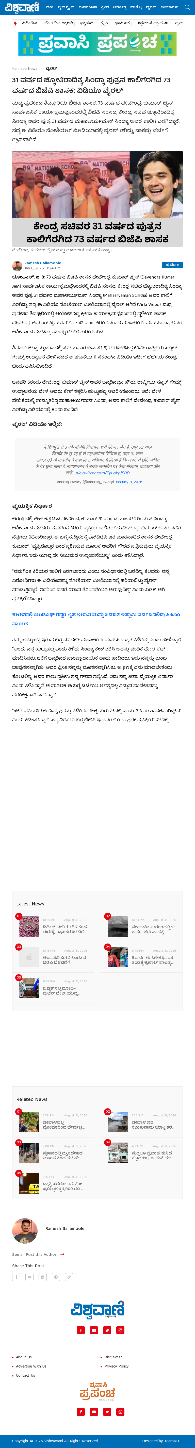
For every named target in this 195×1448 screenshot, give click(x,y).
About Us (24, 1357)
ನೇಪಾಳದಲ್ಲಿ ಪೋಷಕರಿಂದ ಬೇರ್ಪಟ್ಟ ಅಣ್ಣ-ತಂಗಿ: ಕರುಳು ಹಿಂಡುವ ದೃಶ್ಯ (62, 1125)
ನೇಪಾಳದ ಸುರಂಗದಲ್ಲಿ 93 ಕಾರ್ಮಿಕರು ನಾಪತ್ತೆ (153, 930)
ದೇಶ (50, 8)
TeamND (171, 1441)
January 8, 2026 (128, 482)
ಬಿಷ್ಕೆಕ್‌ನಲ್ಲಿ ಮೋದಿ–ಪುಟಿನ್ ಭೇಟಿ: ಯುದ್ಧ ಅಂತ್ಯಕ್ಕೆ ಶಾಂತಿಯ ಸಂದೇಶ (65, 991)
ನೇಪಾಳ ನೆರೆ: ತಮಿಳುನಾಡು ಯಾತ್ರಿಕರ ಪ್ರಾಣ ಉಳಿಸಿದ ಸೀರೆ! (152, 1125)
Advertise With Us (31, 1366)
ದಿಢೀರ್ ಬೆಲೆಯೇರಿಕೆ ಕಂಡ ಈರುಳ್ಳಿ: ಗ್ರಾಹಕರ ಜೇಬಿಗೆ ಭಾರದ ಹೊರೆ (65, 930)
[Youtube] (94, 1330)
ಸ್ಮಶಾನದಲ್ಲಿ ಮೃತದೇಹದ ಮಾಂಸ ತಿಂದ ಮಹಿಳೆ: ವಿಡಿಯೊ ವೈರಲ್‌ (63, 1156)
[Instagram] (120, 1330)
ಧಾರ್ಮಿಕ (122, 24)
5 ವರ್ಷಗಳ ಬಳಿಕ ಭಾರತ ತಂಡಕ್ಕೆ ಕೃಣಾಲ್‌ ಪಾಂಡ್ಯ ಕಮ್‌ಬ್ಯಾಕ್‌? (152, 961)
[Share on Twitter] (29, 1277)
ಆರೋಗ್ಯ (119, 8)
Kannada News (24, 69)
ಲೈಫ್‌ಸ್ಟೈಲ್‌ (66, 8)
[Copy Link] (69, 1277)
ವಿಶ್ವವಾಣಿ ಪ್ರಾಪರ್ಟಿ (152, 24)
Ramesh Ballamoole (42, 264)
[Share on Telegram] (56, 1277)
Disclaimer (113, 1357)
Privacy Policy (116, 1366)
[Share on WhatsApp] (42, 1277)
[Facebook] (81, 1330)
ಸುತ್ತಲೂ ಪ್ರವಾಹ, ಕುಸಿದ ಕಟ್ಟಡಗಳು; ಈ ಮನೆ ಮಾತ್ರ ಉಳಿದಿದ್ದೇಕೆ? (153, 1156)
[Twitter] (107, 1330)
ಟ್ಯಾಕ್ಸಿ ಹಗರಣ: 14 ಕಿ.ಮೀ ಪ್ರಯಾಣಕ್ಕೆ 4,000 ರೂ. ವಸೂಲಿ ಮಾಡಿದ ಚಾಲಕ (63, 1187)
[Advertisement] (97, 767)
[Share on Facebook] (16, 1277)
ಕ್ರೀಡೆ (105, 8)
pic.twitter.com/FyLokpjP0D (102, 473)
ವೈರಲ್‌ (151, 8)
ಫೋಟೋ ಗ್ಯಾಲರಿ (58, 24)
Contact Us (25, 1375)
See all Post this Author (34, 1255)
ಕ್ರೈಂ (104, 24)
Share (174, 265)
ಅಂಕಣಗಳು (169, 8)
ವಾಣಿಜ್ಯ (136, 8)
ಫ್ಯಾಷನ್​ (86, 24)
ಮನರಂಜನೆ (87, 8)
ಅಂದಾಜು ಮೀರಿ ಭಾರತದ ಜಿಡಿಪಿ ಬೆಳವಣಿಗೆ (64, 961)
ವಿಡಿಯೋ (30, 24)
